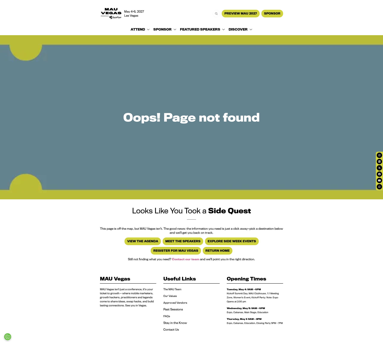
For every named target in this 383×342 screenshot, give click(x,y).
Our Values (170, 296)
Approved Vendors (175, 302)
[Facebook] (379, 174)
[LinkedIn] (379, 161)
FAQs (166, 316)
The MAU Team (172, 289)
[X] (379, 168)
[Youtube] (379, 180)
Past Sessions (173, 309)
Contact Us (171, 329)
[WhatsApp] (379, 186)
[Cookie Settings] (7, 337)
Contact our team (185, 259)
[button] (216, 13)
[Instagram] (379, 155)
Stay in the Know (175, 323)
